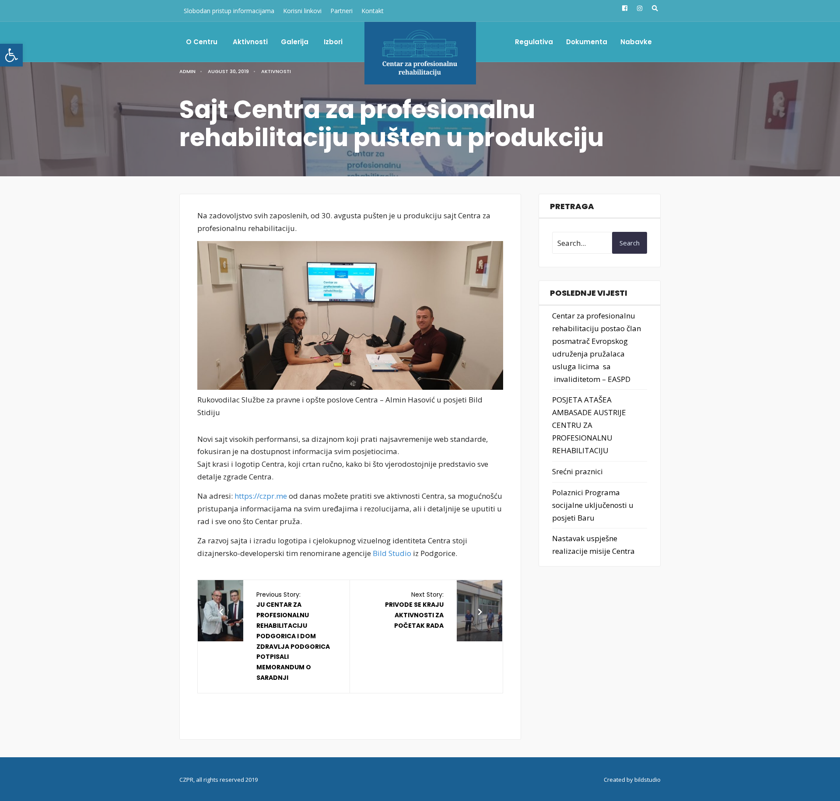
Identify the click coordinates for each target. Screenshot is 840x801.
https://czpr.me (260, 496)
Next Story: (414, 610)
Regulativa (534, 41)
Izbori (333, 41)
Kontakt (372, 11)
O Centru (201, 41)
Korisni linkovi (302, 11)
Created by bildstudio (632, 780)
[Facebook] (624, 8)
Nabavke (636, 41)
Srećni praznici (577, 471)
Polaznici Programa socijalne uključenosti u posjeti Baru (593, 505)
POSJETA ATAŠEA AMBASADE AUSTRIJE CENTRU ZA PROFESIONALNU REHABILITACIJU (589, 425)
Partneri (341, 11)
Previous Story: (293, 636)
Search (630, 242)
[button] (11, 55)
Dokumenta (586, 41)
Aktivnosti (250, 41)
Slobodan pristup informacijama (229, 11)
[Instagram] (639, 8)
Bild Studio (392, 553)
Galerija (294, 41)
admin (187, 71)
